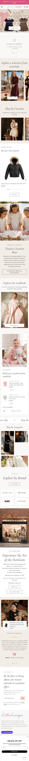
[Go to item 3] (16, 53)
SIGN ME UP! (14, 751)
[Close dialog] (27, 737)
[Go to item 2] (14, 53)
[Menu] (1, 6)
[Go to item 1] (12, 53)
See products (14, 325)
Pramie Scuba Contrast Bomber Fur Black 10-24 (13, 183)
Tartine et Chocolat (14, 381)
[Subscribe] (22, 698)
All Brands (14, 484)
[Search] (24, 7)
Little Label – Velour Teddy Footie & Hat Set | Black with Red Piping (17, 624)
